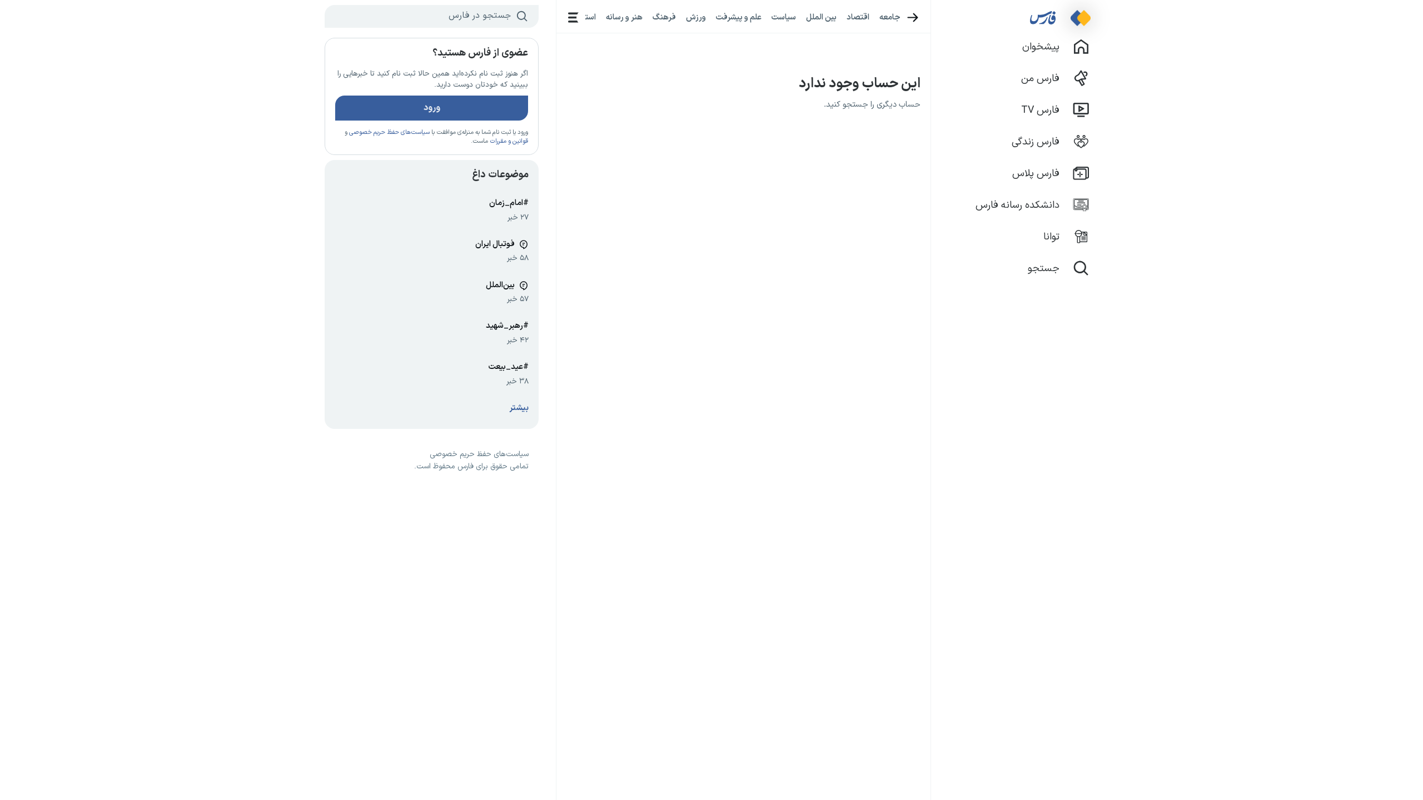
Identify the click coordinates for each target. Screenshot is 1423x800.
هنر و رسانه (624, 17)
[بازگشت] (913, 17)
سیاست (784, 17)
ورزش (696, 17)
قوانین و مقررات (509, 141)
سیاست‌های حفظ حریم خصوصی (389, 132)
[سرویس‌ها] (573, 17)
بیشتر (519, 408)
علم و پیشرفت (739, 17)
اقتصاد (858, 17)
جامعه (889, 17)
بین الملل (821, 17)
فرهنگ (664, 17)
